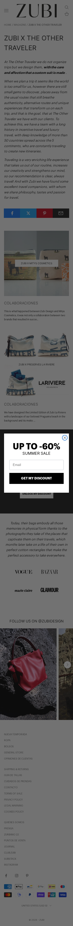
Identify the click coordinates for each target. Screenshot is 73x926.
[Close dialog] (64, 437)
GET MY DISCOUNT (36, 478)
